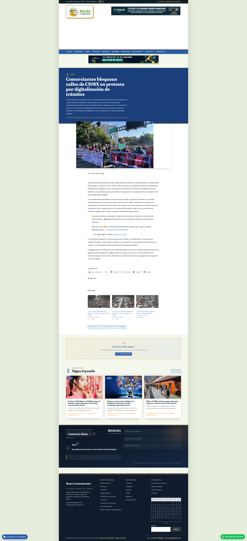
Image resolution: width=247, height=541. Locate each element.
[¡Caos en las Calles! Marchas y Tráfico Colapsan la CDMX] (147, 301)
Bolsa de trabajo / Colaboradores (110, 509)
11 (157, 509)
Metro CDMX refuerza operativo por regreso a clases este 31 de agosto (162, 402)
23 (179, 513)
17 (153, 513)
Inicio (69, 51)
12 (162, 509)
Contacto (149, 51)
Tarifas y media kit (157, 486)
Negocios (126, 51)
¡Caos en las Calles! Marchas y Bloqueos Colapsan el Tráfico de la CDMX (98, 313)
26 (162, 516)
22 (174, 513)
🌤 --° (101, 1)
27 (166, 516)
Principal (128, 483)
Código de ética (105, 493)
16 (179, 509)
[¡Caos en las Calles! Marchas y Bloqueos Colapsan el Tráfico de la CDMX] (99, 301)
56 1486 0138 (78, 505)
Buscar (153, 525)
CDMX (87, 51)
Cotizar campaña (123, 354)
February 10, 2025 (120, 234)
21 (170, 513)
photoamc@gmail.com (74, 502)
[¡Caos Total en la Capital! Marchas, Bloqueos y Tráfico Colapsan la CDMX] (123, 301)
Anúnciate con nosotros (108, 503)
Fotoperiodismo (131, 500)
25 (158, 516)
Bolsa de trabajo (156, 490)
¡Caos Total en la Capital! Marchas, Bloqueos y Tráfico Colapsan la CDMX (122, 313)
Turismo (115, 51)
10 (153, 509)
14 (170, 509)
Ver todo (176, 371)
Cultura (105, 51)
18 (157, 513)
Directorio (103, 490)
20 (166, 513)
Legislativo (137, 51)
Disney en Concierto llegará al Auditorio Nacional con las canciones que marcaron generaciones (120, 404)
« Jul (165, 523)
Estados (95, 51)
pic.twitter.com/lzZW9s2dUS (117, 230)
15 (174, 509)
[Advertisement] (123, 34)
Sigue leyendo (83, 371)
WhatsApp (93, 326)
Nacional (78, 51)
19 (162, 513)
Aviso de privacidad (106, 506)
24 (153, 516)
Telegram (121, 326)
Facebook (109, 326)
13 (166, 509)
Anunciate (160, 51)
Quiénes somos (105, 483)
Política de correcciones (108, 496)
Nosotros (103, 486)
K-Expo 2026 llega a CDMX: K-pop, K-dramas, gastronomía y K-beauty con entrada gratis (84, 403)
